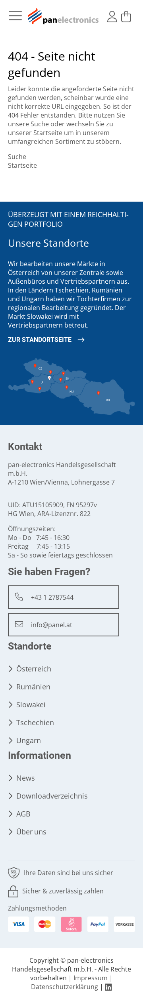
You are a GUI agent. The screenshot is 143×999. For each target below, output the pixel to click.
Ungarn (28, 740)
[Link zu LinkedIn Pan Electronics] (108, 987)
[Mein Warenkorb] (126, 16)
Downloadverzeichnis (52, 796)
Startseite (47, 133)
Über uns (31, 832)
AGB (23, 814)
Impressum (90, 978)
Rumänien (33, 687)
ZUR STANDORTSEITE (40, 339)
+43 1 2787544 (52, 597)
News (25, 778)
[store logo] (63, 16)
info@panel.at (51, 625)
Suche (40, 124)
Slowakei (31, 705)
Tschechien (35, 722)
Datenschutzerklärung (64, 987)
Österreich (33, 669)
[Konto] (112, 16)
